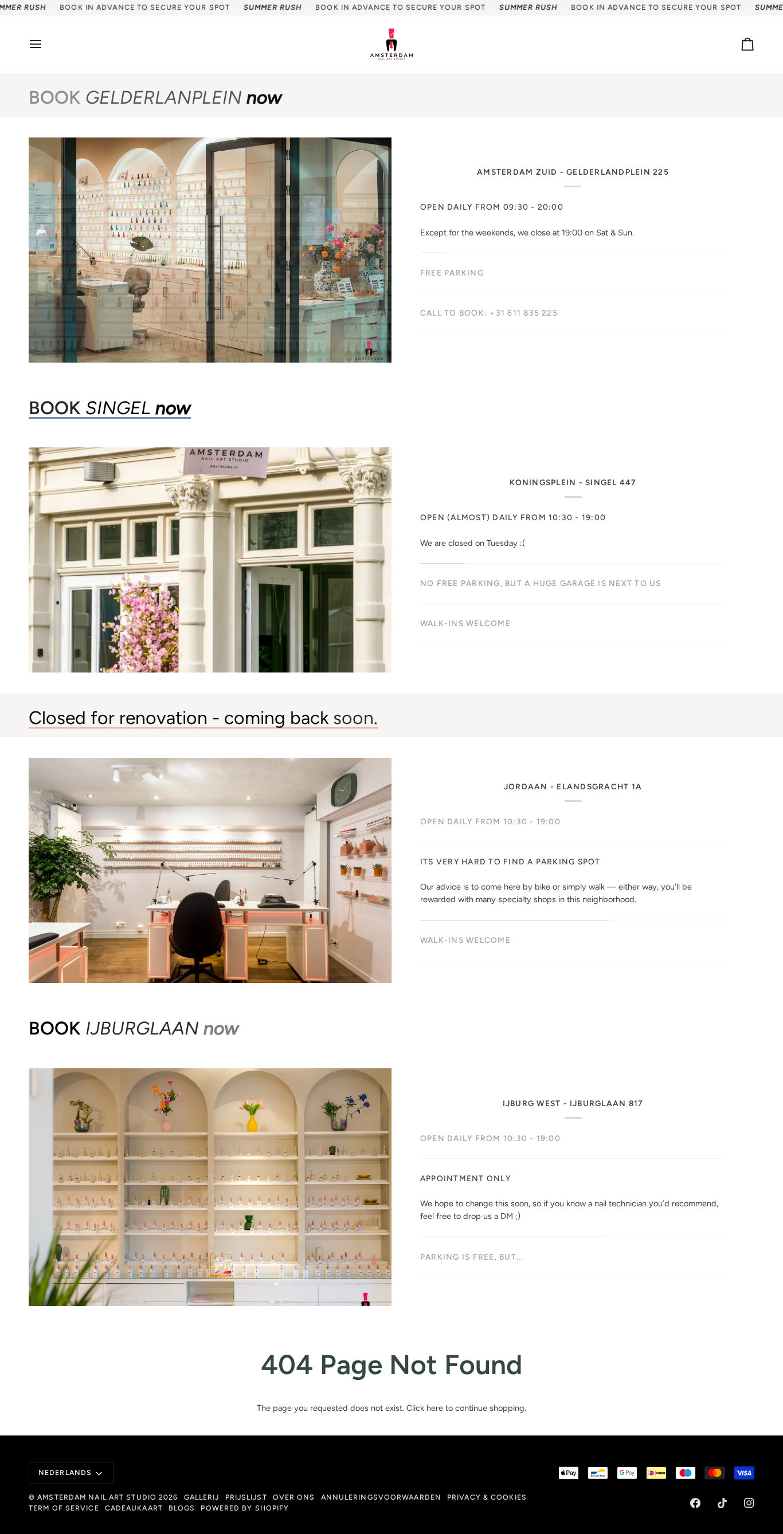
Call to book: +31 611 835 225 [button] (489, 312)
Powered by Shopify (245, 1508)
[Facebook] (695, 1503)
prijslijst (246, 1497)
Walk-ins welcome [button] (465, 918)
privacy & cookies (487, 1497)
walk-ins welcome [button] (465, 623)
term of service (64, 1508)
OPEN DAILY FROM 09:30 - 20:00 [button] (491, 206)
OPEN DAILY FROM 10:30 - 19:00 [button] (490, 825)
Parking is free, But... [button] (472, 1256)
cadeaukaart (134, 1508)
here (434, 1408)
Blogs (182, 1508)
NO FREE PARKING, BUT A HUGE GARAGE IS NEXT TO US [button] (540, 583)
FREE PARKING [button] (452, 272)
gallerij (202, 1497)
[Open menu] (46, 44)
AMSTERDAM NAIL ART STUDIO (96, 1497)
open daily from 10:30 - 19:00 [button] (490, 1138)
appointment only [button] (465, 1178)
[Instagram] (749, 1503)
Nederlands (65, 1472)
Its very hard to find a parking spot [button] (510, 865)
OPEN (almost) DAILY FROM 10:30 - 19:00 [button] (513, 517)
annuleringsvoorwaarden (381, 1497)
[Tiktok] (722, 1503)
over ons (294, 1497)
